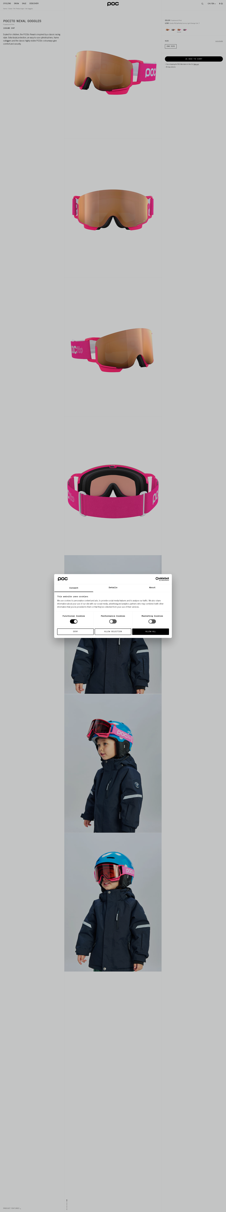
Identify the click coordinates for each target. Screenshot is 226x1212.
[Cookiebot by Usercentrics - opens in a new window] (157, 579)
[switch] (113, 621)
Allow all (150, 632)
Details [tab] (113, 588)
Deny (75, 632)
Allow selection (113, 632)
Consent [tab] (73, 588)
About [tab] (152, 588)
